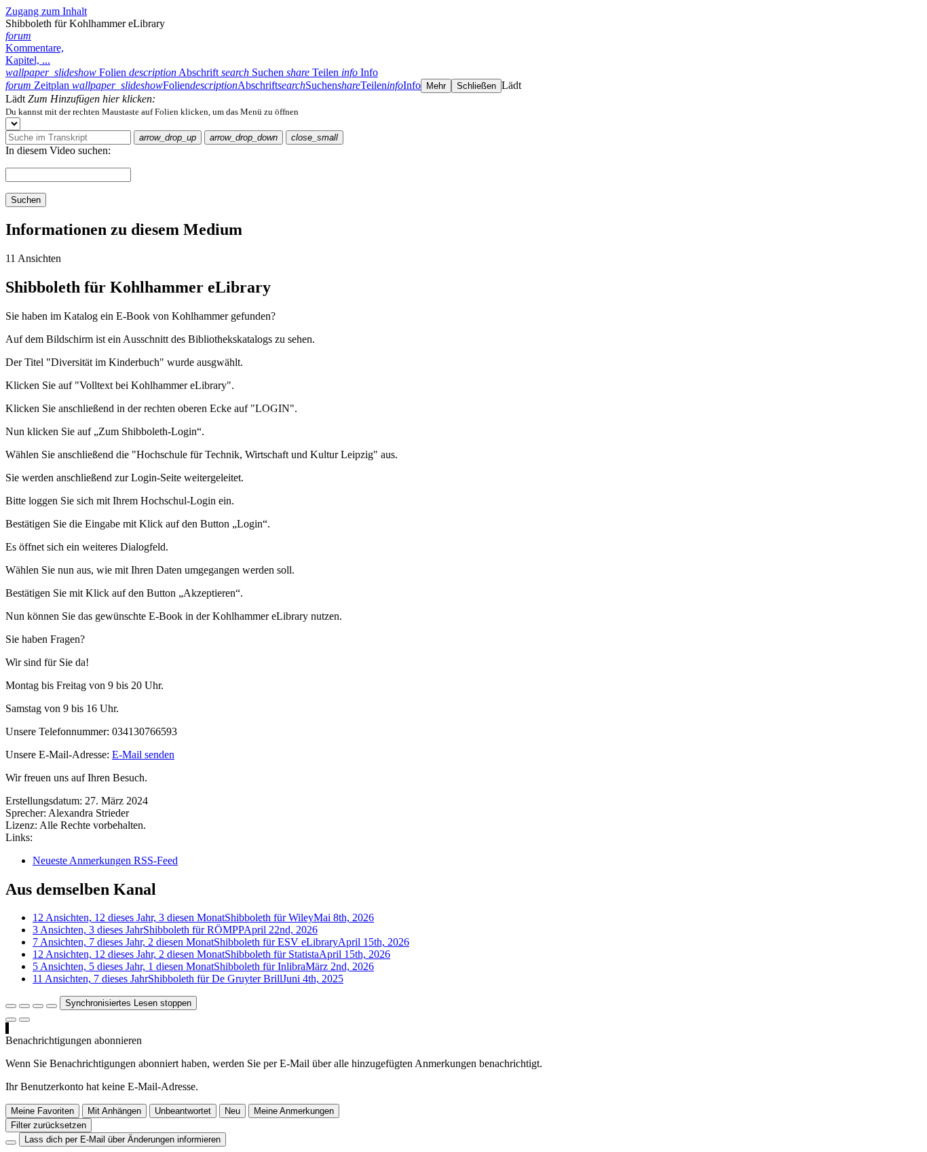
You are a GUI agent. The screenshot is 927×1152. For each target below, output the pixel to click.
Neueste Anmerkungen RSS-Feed (105, 860)
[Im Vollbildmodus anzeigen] (10, 1006)
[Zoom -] (38, 1006)
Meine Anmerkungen (294, 1111)
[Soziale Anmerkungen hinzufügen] (10, 1020)
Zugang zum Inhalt (46, 11)
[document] (463, 111)
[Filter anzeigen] (24, 1006)
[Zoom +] (51, 1006)
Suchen (26, 200)
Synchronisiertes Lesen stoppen (128, 1003)
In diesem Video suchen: (58, 150)
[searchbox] (68, 137)
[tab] (67, 72)
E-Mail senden (143, 754)
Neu (232, 1111)
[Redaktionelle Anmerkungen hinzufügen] (24, 1020)
